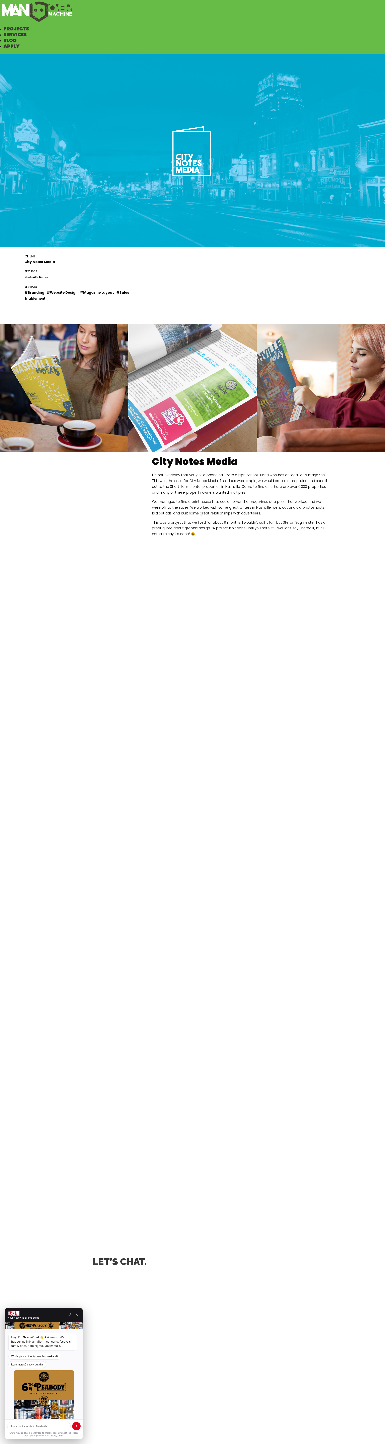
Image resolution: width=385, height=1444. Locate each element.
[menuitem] (16, 28)
